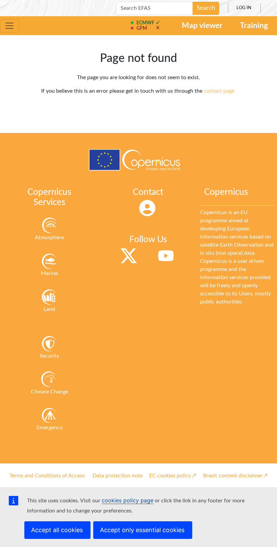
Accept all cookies (57, 529)
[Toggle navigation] (9, 25)
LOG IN (243, 8)
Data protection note (118, 475)
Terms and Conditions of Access (47, 475)
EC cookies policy (170, 475)
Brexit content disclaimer (232, 475)
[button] (145, 23)
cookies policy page (127, 500)
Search (206, 8)
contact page (219, 91)
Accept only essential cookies (142, 529)
